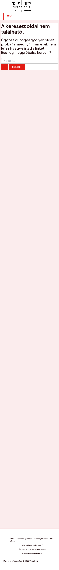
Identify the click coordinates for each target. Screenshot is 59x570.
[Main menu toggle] (9, 16)
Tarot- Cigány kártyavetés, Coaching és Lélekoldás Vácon (31, 539)
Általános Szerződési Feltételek (32, 549)
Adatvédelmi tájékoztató (32, 545)
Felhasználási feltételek (32, 554)
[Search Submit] (4, 67)
